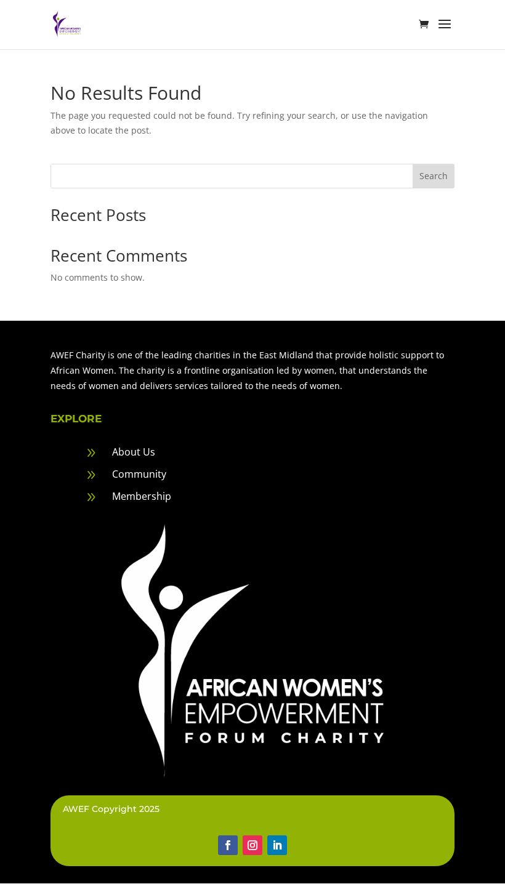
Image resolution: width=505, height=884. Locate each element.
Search (433, 176)
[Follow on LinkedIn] (277, 845)
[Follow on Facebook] (228, 845)
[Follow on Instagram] (252, 845)
